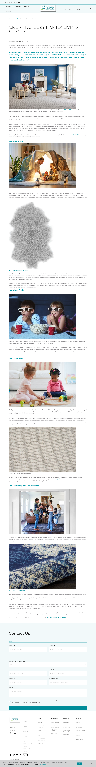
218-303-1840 (16, 2)
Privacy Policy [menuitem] (79, 739)
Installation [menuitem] (66, 737)
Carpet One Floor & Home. (20, 758)
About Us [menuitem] (78, 722)
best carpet (75, 135)
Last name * (52, 645)
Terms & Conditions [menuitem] (78, 736)
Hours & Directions (68, 8)
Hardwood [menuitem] (40, 727)
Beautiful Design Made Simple (56, 618)
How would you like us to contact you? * (18, 661)
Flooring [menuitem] (40, 722)
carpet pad (56, 479)
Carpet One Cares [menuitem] (80, 730)
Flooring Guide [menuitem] (66, 727)
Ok (79, 763)
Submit (48, 708)
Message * (11, 687)
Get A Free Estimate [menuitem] (9, 10)
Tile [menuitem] (39, 735)
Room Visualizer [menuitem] (55, 722)
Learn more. (42, 764)
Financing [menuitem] (40, 743)
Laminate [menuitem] (40, 733)
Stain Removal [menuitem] (66, 722)
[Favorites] (88, 8)
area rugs (67, 109)
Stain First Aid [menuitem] (66, 725)
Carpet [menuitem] (39, 730)
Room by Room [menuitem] (79, 725)
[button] (85, 8)
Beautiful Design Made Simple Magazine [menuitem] (55, 729)
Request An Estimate (78, 8)
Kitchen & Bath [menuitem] (42, 738)
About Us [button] (26, 6)
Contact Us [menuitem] (78, 733)
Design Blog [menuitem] (54, 733)
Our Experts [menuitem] (79, 727)
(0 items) (90, 8)
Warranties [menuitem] (66, 734)
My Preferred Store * (54, 678)
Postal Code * (12, 678)
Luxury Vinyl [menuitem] (41, 725)
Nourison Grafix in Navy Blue (17, 590)
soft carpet (23, 60)
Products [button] (8, 6)
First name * (12, 645)
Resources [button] (17, 6)
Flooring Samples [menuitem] (55, 725)
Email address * (52, 669)
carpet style (52, 614)
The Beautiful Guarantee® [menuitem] (66, 731)
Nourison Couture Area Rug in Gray (19, 270)
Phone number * (13, 669)
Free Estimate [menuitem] (41, 740)
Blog (18, 18)
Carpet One (12, 18)
